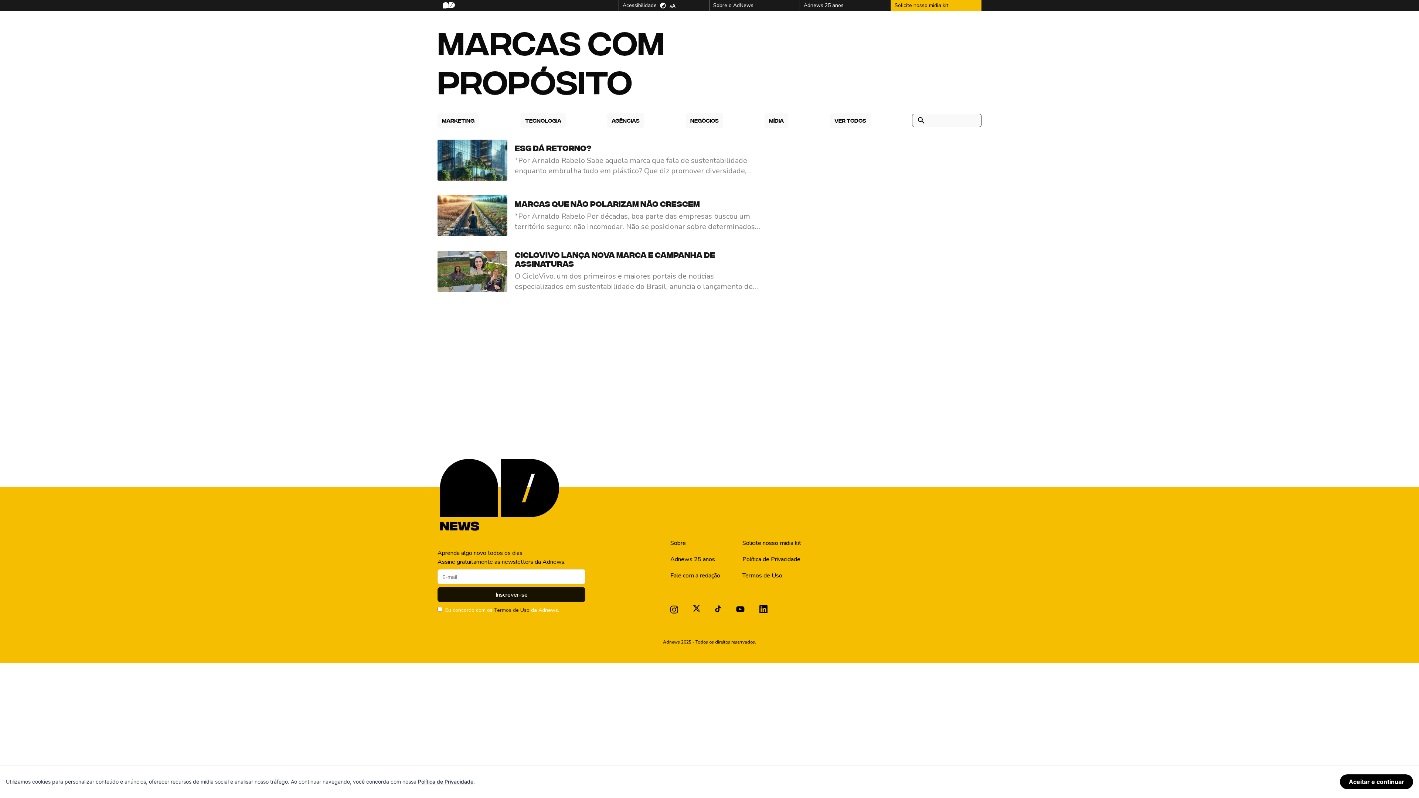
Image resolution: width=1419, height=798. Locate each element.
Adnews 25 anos (692, 559)
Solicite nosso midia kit (771, 543)
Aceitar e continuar (1376, 781)
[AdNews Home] (448, 5)
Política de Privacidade (771, 559)
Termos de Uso (512, 610)
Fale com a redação (695, 576)
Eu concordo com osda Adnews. (502, 610)
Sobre (678, 543)
